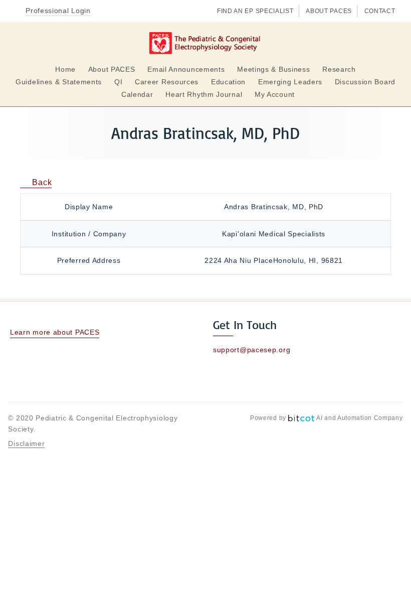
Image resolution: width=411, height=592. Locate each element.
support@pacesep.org (251, 350)
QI (118, 82)
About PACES (329, 11)
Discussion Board (365, 82)
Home (65, 69)
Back (41, 182)
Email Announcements (186, 69)
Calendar (137, 94)
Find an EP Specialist (255, 11)
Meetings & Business (273, 69)
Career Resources (166, 82)
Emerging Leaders (290, 82)
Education (228, 82)
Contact (379, 11)
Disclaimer (26, 443)
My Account (275, 94)
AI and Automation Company (359, 417)
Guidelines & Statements (59, 82)
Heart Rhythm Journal (203, 94)
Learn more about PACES (54, 332)
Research (339, 69)
